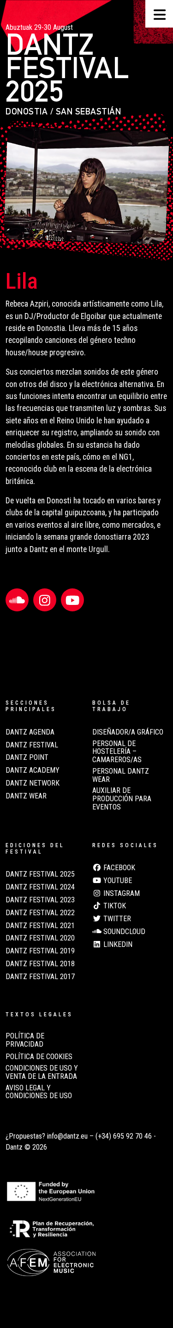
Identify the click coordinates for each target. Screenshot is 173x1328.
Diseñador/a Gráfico (127, 732)
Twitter (116, 919)
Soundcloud (123, 932)
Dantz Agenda (30, 732)
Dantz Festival (32, 745)
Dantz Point (27, 757)
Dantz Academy (33, 770)
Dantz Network (33, 783)
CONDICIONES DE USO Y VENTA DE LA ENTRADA (42, 1072)
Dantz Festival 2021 (40, 926)
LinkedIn (116, 944)
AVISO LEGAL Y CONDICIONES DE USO (39, 1092)
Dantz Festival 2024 (40, 887)
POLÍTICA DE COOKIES (39, 1057)
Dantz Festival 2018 (40, 964)
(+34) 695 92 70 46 (123, 1136)
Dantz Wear (26, 796)
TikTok (113, 906)
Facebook (118, 868)
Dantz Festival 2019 (40, 951)
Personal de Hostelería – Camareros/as (117, 752)
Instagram (120, 893)
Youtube (116, 881)
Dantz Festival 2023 (40, 900)
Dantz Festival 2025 (40, 874)
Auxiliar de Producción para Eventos (121, 799)
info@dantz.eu (67, 1136)
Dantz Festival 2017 (40, 977)
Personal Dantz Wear (120, 775)
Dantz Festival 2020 (40, 938)
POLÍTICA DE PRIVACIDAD (25, 1040)
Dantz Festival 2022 (40, 913)
